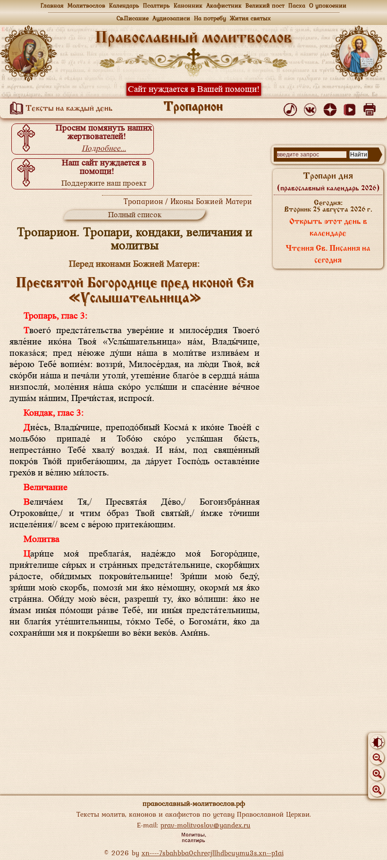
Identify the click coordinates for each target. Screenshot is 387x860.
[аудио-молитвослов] (292, 107)
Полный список (134, 214)
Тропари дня (328, 182)
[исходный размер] (377, 774)
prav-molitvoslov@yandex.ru (205, 824)
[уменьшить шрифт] (377, 758)
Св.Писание (133, 18)
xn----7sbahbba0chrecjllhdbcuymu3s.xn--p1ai (213, 852)
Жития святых (250, 18)
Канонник (188, 5)
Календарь (124, 5)
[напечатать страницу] (371, 107)
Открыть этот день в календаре (328, 228)
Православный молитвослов (193, 38)
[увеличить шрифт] (377, 790)
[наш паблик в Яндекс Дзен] (331, 107)
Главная (52, 5)
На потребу (210, 18)
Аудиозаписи (171, 18)
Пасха (296, 5)
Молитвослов (86, 5)
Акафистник (224, 5)
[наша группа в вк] (311, 107)
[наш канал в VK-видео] (351, 107)
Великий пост (265, 5)
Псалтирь (156, 5)
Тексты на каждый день (68, 109)
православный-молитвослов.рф (194, 803)
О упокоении (327, 5)
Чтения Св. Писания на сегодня (328, 254)
